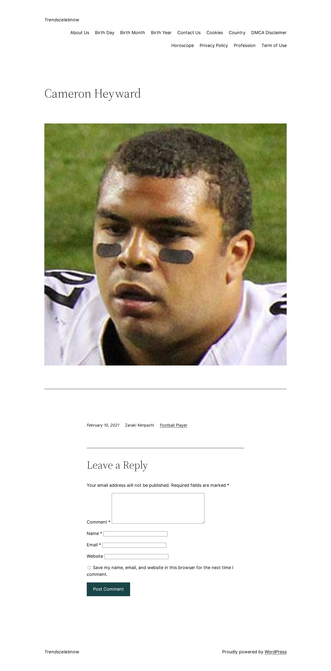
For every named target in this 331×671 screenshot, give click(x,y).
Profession (245, 45)
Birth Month (132, 32)
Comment (98, 522)
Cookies (214, 32)
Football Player (173, 425)
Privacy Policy (214, 45)
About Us (79, 32)
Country (237, 32)
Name (94, 533)
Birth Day (104, 32)
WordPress (276, 651)
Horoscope (182, 45)
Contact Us (189, 32)
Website (95, 556)
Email (94, 544)
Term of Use (274, 45)
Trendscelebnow (61, 19)
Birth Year (161, 32)
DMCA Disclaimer (269, 32)
